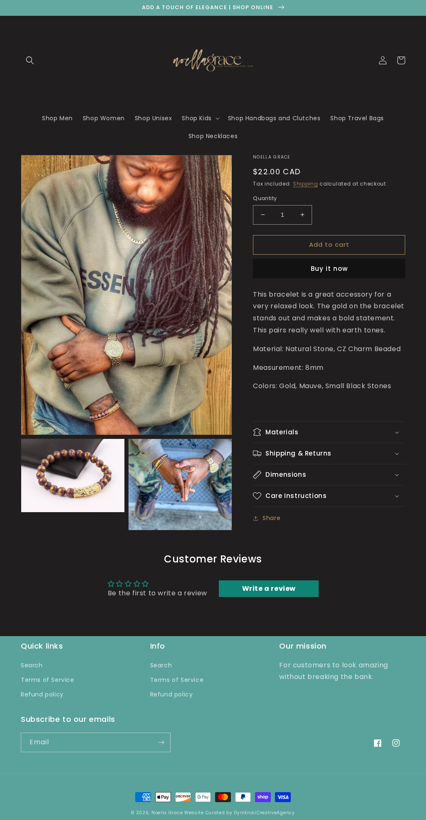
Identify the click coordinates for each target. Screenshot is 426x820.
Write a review (269, 588)
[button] (30, 60)
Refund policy (42, 694)
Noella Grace (167, 813)
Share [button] (271, 518)
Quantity (265, 198)
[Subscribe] (161, 742)
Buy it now (329, 268)
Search (32, 665)
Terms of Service (47, 680)
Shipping (305, 183)
